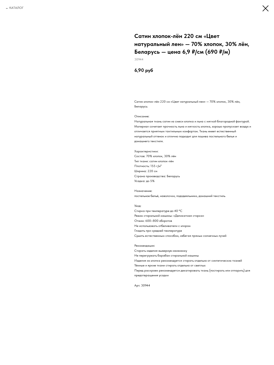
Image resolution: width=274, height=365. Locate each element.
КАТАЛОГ (16, 8)
